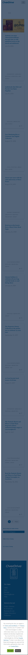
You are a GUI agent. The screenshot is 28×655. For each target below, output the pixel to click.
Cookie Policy (14, 646)
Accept (10, 651)
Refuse (18, 651)
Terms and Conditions (11, 625)
